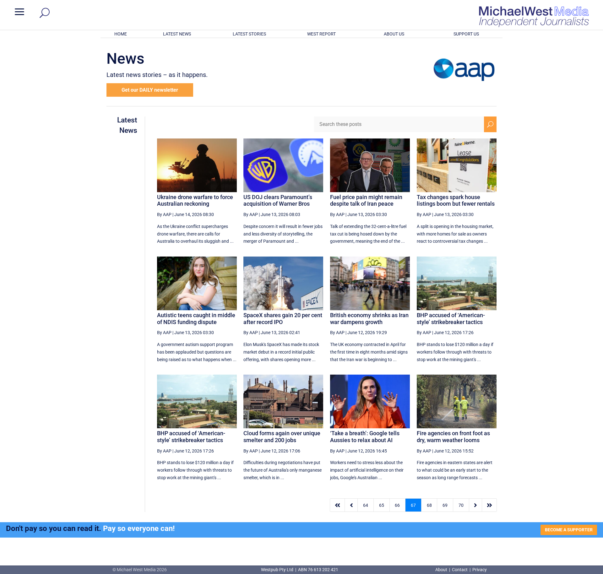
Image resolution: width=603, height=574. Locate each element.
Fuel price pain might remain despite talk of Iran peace (366, 200)
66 (397, 505)
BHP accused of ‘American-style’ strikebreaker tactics (451, 318)
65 (381, 505)
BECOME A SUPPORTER (569, 529)
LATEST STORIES (249, 33)
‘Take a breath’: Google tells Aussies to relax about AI (364, 436)
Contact (460, 569)
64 (365, 505)
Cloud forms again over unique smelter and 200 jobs (281, 436)
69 (445, 505)
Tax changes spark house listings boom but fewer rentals (456, 200)
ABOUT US (394, 33)
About (441, 569)
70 (461, 505)
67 (413, 505)
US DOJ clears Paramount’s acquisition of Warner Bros (277, 200)
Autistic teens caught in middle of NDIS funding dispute (196, 318)
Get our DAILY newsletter (150, 90)
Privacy (479, 569)
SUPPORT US (466, 33)
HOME (120, 33)
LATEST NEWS (177, 33)
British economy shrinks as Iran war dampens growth (369, 318)
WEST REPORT (321, 33)
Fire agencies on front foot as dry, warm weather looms (453, 436)
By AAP (164, 214)
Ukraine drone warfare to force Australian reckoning (195, 200)
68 (429, 505)
